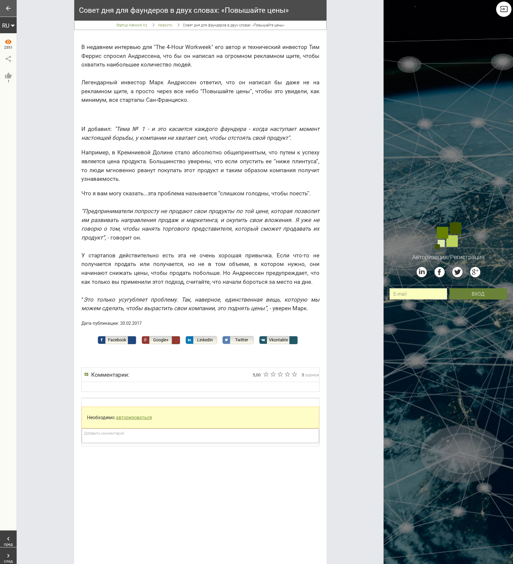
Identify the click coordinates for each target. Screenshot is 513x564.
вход (478, 294)
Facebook (117, 340)
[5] (294, 374)
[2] (272, 374)
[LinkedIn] (422, 272)
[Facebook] (439, 272)
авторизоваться (134, 417)
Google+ (161, 340)
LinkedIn (205, 340)
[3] (280, 374)
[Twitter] (457, 272)
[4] (287, 374)
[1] (265, 374)
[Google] (475, 272)
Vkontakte (278, 340)
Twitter (241, 340)
